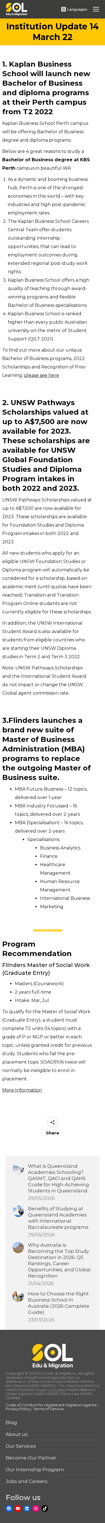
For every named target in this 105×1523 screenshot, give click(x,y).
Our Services (21, 1446)
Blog (11, 1422)
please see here (41, 375)
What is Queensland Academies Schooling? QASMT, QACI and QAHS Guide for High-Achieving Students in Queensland (58, 1178)
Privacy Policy (18, 1409)
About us (17, 1434)
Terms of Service (48, 1409)
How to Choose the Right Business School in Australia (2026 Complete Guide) (58, 1303)
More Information (22, 1090)
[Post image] (18, 1168)
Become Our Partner (31, 1458)
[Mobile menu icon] (96, 9)
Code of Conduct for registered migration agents (51, 1405)
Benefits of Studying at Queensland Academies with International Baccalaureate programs (58, 1218)
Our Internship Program (35, 1469)
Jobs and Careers (27, 1481)
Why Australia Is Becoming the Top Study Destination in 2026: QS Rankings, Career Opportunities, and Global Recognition (59, 1260)
